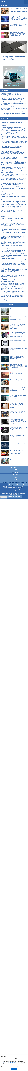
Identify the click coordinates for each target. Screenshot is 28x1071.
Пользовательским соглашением (9, 1062)
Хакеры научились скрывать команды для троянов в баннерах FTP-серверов (12, 292)
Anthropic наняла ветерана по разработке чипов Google (12, 299)
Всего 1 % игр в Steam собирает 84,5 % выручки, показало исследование (12, 184)
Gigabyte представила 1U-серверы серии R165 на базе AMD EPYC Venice (14, 175)
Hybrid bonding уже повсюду (17, 443)
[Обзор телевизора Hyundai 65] (5, 319)
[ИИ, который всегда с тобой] (5, 343)
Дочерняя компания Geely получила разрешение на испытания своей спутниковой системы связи (11, 147)
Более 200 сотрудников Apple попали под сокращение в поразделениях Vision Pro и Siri (13, 284)
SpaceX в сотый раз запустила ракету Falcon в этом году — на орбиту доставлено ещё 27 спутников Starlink (14, 193)
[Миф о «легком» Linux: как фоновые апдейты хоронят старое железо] (5, 359)
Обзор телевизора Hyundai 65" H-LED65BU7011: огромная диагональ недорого (19, 318)
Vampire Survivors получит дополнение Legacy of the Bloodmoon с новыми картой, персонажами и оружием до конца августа (13, 129)
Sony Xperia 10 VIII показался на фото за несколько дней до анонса (12, 211)
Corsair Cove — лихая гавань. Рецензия (18, 459)
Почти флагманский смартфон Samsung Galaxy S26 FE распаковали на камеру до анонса (13, 198)
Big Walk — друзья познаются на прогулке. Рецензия (18, 372)
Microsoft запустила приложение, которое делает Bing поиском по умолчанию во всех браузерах (12, 237)
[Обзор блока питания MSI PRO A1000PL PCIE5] (5, 438)
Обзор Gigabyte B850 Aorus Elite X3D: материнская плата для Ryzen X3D (18, 428)
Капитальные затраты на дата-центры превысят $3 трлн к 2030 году (11, 133)
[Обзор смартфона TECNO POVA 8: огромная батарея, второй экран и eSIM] (5, 390)
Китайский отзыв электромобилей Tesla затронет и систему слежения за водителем (12, 296)
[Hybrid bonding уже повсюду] (5, 445)
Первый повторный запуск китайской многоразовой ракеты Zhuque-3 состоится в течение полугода (12, 247)
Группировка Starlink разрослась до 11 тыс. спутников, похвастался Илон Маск (13, 207)
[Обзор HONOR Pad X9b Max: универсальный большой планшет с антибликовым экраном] (5, 406)
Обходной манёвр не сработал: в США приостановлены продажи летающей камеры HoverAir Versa (14, 255)
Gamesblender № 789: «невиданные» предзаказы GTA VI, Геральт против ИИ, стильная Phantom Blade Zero (18, 366)
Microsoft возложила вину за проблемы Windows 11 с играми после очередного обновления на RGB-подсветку (12, 220)
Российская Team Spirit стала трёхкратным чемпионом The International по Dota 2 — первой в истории (13, 124)
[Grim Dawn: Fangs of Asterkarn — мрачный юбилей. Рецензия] (5, 382)
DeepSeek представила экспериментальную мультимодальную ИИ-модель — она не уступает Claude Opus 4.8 (13, 260)
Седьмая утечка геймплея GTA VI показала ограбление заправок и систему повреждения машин (13, 188)
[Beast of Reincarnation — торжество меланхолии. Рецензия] (5, 311)
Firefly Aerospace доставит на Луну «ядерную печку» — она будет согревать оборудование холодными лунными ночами (13, 179)
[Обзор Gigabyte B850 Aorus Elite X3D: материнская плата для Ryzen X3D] (5, 430)
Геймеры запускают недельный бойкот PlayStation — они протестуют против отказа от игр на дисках (13, 103)
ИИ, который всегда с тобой (17, 340)
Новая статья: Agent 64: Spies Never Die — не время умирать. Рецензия (13, 171)
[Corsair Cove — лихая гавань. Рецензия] (5, 461)
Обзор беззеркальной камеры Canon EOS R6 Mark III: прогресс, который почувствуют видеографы (19, 326)
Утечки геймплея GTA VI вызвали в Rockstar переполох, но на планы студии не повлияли (13, 233)
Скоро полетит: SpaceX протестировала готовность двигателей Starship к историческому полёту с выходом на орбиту (13, 203)
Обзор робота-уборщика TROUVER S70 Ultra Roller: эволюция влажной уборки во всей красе (18, 421)
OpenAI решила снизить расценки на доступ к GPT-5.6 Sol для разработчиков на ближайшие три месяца (14, 280)
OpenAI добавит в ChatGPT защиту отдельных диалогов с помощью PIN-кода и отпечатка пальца (13, 288)
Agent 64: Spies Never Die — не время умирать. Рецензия (18, 25)
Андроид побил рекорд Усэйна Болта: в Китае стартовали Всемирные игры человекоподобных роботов (14, 137)
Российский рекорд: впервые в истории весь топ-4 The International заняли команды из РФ (13, 229)
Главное (4, 5)
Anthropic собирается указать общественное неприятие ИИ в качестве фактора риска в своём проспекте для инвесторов (12, 153)
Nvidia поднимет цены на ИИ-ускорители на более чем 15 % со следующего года (14, 168)
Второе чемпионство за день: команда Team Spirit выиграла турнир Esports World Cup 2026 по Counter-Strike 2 (14, 113)
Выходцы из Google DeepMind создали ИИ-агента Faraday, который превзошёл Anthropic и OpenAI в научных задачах (18, 17)
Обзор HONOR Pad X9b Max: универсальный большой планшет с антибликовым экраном (17, 405)
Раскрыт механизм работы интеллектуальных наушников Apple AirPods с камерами (13, 251)
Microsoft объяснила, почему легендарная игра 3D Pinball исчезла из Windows (14, 158)
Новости (4, 118)
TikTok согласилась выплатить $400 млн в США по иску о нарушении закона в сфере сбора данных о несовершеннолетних (14, 275)
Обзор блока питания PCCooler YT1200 (18, 349)
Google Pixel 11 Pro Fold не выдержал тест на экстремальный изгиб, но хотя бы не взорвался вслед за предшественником (13, 242)
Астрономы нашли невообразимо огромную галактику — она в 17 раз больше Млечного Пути (13, 215)
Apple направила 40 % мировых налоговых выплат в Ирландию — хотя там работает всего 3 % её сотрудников (14, 108)
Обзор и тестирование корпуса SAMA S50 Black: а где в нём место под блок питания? (18, 397)
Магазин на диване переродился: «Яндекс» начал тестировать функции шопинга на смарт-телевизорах (13, 264)
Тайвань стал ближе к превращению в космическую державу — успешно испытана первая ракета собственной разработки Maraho (13, 162)
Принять (14, 1068)
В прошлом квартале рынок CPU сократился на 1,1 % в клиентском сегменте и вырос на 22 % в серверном (14, 142)
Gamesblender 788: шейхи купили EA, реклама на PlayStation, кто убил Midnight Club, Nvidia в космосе (19, 452)
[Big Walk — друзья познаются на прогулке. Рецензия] (5, 375)
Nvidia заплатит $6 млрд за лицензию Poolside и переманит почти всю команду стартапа (13, 99)
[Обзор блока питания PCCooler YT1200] (5, 351)
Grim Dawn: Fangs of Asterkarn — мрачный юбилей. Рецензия (18, 380)
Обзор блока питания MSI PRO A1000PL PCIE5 (18, 436)
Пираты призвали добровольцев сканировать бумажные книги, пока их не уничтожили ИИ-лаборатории (12, 95)
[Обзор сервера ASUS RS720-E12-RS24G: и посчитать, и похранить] (5, 414)
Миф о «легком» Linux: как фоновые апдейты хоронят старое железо (17, 357)
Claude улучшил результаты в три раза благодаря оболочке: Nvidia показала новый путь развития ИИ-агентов (14, 224)
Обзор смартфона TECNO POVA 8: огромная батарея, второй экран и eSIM (18, 389)
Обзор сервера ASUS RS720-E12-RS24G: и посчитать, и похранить (18, 412)
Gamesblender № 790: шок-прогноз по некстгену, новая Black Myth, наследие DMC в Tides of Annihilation (17, 34)
